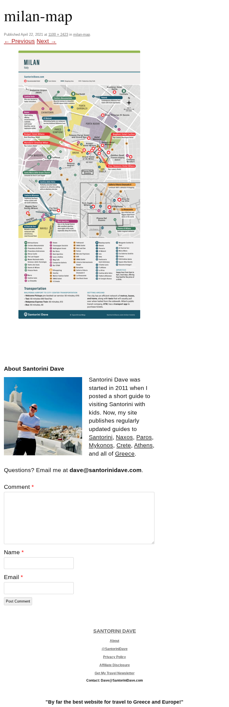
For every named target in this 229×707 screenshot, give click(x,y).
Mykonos (101, 445)
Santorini (101, 437)
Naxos (124, 437)
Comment (19, 487)
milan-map (81, 34)
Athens (143, 445)
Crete (123, 445)
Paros (144, 437)
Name (14, 552)
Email (13, 577)
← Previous (19, 41)
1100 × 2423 (58, 34)
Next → (46, 41)
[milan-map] (79, 185)
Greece (125, 453)
